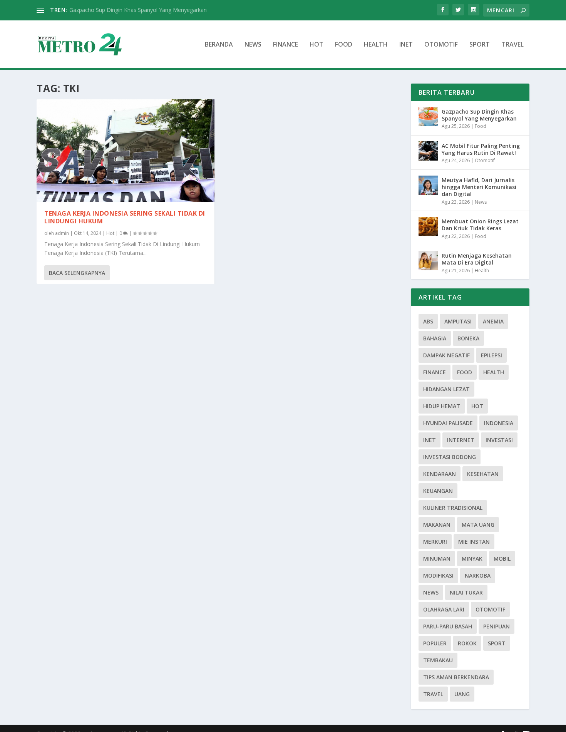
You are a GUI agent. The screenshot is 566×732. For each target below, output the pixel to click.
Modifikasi (438, 575)
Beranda (219, 45)
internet (460, 440)
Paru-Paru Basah (447, 626)
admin (62, 233)
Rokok (467, 643)
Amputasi (458, 321)
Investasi (499, 440)
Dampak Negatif (446, 355)
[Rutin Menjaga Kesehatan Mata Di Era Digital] (428, 260)
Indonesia (498, 423)
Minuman (436, 558)
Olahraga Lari (443, 609)
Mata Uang (478, 524)
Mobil (502, 558)
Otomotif (441, 45)
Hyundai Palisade (448, 423)
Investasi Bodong (449, 457)
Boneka (468, 338)
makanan (436, 524)
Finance (285, 45)
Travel (512, 45)
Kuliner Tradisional (452, 507)
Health (376, 45)
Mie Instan (474, 541)
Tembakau (438, 660)
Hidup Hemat (441, 406)
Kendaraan (439, 473)
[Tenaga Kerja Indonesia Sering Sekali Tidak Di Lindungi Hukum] (125, 150)
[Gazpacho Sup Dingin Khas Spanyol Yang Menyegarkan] (428, 116)
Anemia (493, 321)
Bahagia (434, 338)
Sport (479, 45)
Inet (406, 45)
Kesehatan (483, 473)
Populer (435, 643)
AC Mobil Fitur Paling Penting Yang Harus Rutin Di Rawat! (481, 149)
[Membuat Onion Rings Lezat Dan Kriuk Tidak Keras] (428, 226)
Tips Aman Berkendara (456, 677)
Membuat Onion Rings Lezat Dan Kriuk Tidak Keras (480, 225)
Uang (462, 694)
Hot (316, 45)
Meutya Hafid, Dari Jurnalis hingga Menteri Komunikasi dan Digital (479, 187)
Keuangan (438, 490)
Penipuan (496, 626)
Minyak (472, 558)
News (252, 45)
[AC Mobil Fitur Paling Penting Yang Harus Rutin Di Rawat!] (428, 151)
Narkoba (478, 575)
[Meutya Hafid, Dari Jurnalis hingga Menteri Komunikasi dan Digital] (428, 185)
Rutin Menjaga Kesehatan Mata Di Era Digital (477, 259)
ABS (428, 321)
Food (343, 45)
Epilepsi (491, 355)
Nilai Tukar (466, 592)
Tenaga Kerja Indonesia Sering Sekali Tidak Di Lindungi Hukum (124, 217)
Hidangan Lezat (446, 389)
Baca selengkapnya (77, 272)
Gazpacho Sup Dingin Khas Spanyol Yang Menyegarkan (138, 9)
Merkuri (435, 541)
